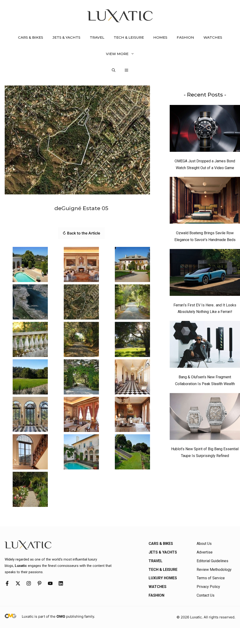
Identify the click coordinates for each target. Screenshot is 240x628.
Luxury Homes (163, 578)
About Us (204, 543)
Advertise (205, 552)
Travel (97, 37)
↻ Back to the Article (81, 233)
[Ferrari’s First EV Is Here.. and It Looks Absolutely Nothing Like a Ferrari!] (205, 273)
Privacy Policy (208, 586)
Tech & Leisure (129, 37)
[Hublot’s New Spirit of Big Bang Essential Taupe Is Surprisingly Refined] (205, 417)
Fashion (185, 37)
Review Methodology (214, 569)
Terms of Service (211, 578)
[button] (113, 70)
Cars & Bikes (30, 37)
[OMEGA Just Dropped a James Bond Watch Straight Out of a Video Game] (205, 129)
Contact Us (205, 595)
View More (117, 54)
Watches (212, 37)
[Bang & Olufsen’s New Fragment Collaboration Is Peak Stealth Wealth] (205, 345)
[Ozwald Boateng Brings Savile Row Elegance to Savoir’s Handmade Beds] (205, 201)
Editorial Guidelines (212, 561)
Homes (160, 37)
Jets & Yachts (66, 37)
